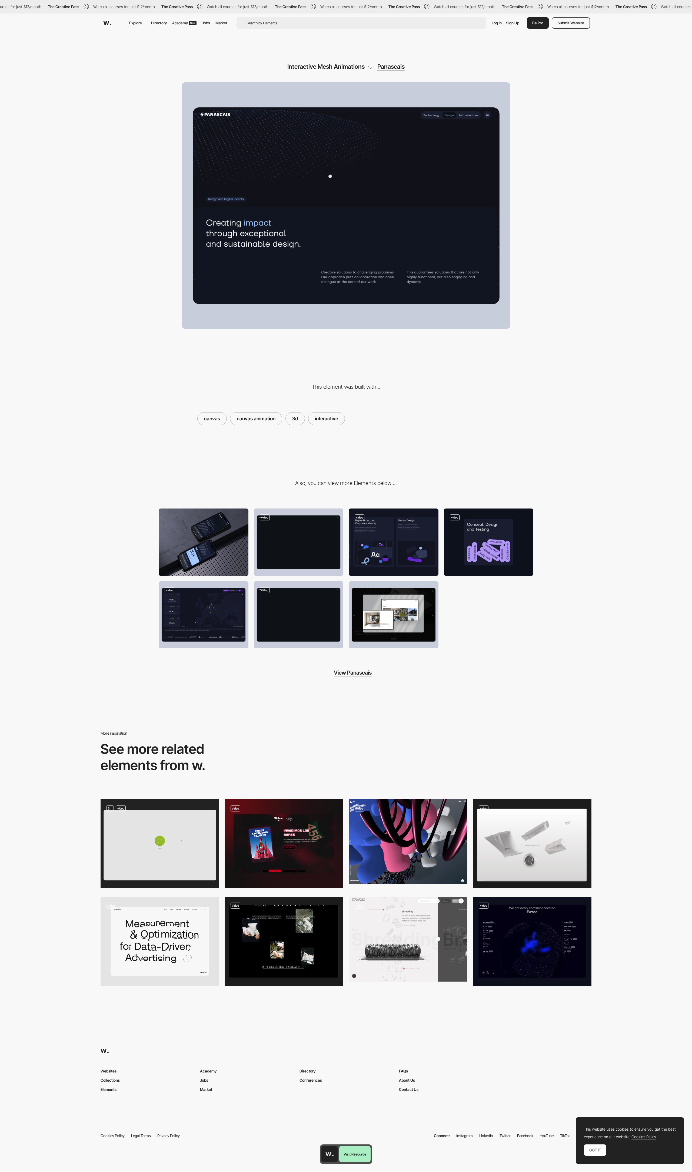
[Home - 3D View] (160, 941)
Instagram (464, 1135)
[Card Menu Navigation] (299, 542)
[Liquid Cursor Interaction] (393, 542)
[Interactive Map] (203, 615)
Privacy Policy (168, 1135)
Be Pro (537, 23)
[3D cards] (284, 843)
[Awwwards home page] (329, 1154)
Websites (109, 1071)
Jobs (206, 23)
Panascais (391, 67)
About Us (407, 1080)
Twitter (505, 1135)
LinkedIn (486, 1135)
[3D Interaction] (284, 941)
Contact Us (408, 1089)
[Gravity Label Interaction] (489, 542)
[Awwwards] (107, 23)
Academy (183, 23)
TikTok (565, 1135)
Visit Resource (355, 1154)
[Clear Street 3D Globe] (532, 941)
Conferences (311, 1080)
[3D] (160, 843)
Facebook (525, 1135)
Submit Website (571, 23)
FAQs (403, 1071)
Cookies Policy (113, 1135)
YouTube (547, 1135)
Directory (159, 23)
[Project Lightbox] (393, 615)
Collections (110, 1080)
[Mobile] (203, 542)
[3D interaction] (532, 843)
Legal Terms (141, 1135)
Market (221, 23)
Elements (109, 1089)
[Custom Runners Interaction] (408, 841)
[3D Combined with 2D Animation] (408, 939)
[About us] (299, 615)
